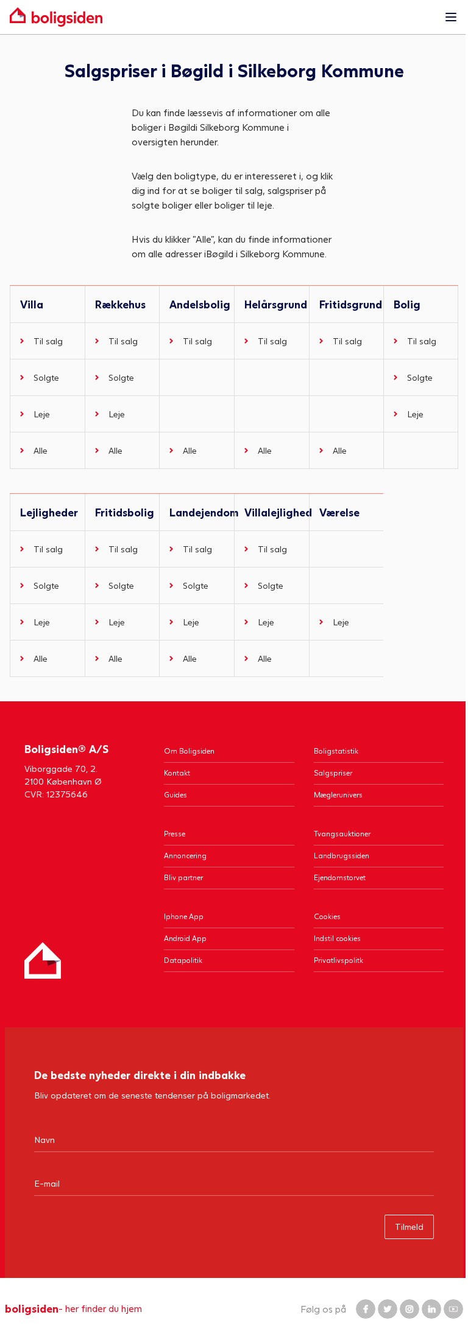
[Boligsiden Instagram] (409, 1309)
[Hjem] (42, 960)
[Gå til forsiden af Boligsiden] (222, 17)
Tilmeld (409, 1226)
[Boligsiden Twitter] (387, 1309)
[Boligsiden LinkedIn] (431, 1309)
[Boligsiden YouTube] (453, 1309)
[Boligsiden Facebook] (365, 1309)
